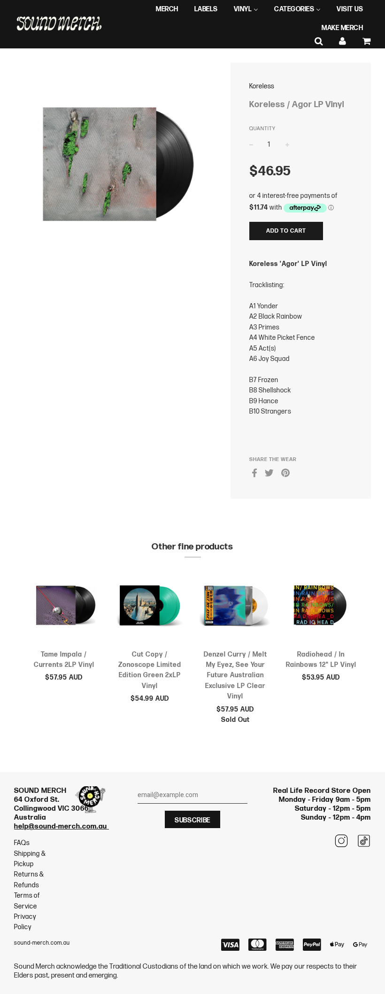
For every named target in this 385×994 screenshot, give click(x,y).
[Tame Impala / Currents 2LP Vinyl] (64, 607)
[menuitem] (167, 9)
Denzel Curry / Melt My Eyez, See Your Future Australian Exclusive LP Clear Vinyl (235, 675)
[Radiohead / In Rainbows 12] (321, 607)
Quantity (262, 128)
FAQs (22, 843)
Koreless (261, 86)
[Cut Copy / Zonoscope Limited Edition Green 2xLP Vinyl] (150, 607)
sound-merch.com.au (42, 943)
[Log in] (342, 42)
